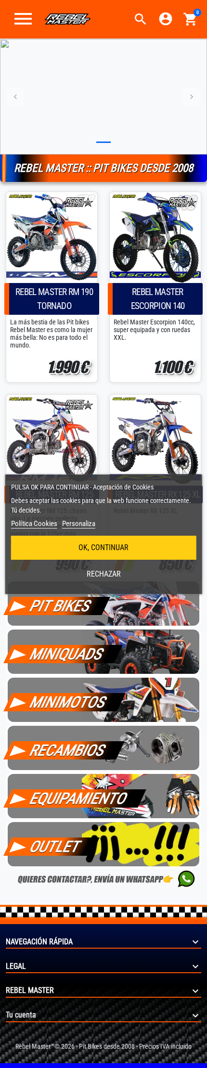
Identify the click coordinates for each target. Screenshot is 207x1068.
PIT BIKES (60, 606)
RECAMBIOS (67, 750)
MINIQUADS (66, 654)
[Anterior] (15, 96)
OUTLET (55, 846)
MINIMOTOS (68, 702)
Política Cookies (34, 523)
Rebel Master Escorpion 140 (158, 298)
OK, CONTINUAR (103, 547)
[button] (140, 19)
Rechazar (104, 574)
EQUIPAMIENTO (78, 798)
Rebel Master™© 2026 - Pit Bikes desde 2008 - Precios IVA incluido (103, 1046)
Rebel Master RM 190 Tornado (54, 298)
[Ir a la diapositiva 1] (103, 142)
